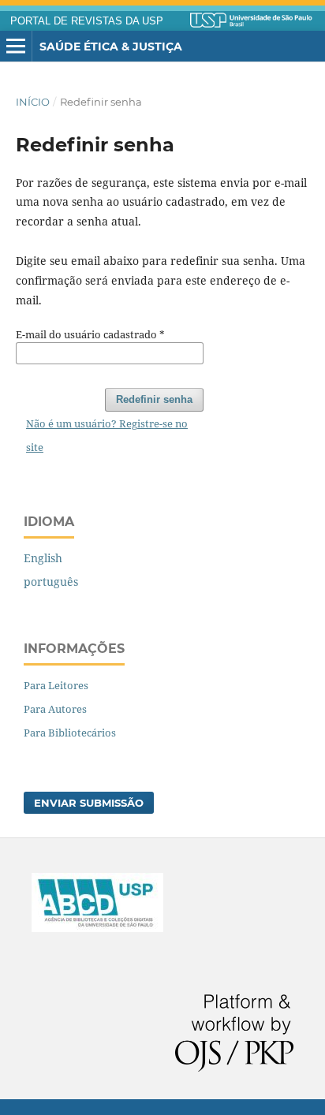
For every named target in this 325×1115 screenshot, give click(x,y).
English (43, 557)
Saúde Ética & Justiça (110, 46)
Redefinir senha (154, 399)
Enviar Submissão (89, 802)
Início (33, 101)
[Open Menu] (16, 46)
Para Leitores (56, 685)
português (51, 581)
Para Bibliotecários (70, 732)
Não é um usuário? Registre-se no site (107, 435)
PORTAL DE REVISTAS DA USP (86, 21)
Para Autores (55, 709)
